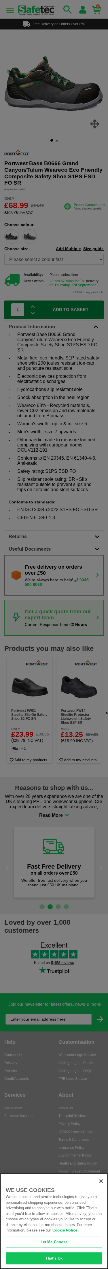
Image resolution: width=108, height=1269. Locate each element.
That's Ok (54, 1258)
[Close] (101, 1181)
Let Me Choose (54, 1242)
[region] (54, 1221)
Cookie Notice (64, 1230)
